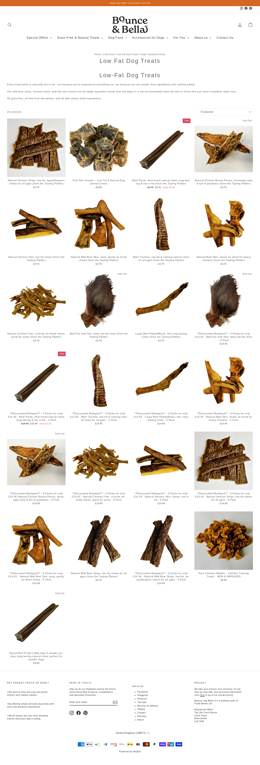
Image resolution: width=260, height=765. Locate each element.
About (140, 720)
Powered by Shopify (130, 751)
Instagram (142, 695)
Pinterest (142, 699)
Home (98, 54)
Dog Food (116, 37)
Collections (109, 54)
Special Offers (38, 37)
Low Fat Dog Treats (127, 54)
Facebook (142, 692)
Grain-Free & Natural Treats (78, 37)
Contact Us (225, 37)
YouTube (142, 702)
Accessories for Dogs (149, 37)
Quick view (36, 173)
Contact (141, 712)
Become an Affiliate (147, 706)
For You (180, 37)
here (202, 695)
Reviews (141, 716)
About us (201, 37)
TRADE (141, 709)
